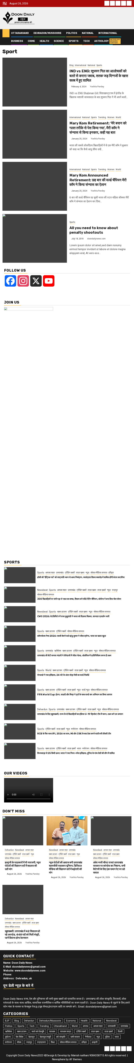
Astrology (101, 41)
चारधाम (52, 1031)
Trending (102, 117)
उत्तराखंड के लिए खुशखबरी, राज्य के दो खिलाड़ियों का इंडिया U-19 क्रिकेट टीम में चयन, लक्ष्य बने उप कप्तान (80, 714)
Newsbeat (42, 590)
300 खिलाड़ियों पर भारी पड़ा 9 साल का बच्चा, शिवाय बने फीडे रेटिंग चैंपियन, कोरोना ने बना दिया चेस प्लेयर (79, 599)
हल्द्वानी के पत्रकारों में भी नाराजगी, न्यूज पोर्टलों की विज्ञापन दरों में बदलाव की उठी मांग (23, 866)
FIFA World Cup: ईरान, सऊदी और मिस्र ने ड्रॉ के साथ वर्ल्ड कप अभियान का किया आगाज (74, 694)
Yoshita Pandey (97, 86)
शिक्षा (53, 1042)
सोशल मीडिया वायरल (99, 572)
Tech (86, 41)
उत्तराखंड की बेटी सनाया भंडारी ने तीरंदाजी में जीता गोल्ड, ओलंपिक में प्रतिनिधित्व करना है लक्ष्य (74, 655)
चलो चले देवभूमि (38, 1031)
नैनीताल (88, 1036)
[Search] (129, 33)
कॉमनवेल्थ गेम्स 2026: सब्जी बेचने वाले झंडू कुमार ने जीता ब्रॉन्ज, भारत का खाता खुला (71, 636)
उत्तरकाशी (112, 1026)
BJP (7, 1020)
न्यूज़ (87, 572)
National (88, 33)
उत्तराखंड (60, 572)
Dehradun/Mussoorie (47, 33)
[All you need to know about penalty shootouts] (34, 238)
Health (44, 41)
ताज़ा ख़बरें (101, 590)
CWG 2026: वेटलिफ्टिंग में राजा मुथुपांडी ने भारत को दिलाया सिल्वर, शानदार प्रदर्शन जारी (73, 616)
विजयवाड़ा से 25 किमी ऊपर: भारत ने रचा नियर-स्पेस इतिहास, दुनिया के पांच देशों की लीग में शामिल (76, 753)
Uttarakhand (20, 33)
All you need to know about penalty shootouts (93, 230)
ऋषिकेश (57, 650)
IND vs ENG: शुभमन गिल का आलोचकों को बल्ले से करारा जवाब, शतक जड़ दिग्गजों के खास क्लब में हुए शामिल (98, 76)
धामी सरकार (75, 1036)
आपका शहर (50, 572)
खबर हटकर (62, 611)
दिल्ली (120, 1031)
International (107, 33)
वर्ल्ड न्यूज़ (86, 689)
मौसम (19, 1042)
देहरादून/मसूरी (45, 1036)
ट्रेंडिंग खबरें (70, 572)
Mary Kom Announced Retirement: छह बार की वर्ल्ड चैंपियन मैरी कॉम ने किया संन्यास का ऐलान (97, 180)
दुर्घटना (8, 1036)
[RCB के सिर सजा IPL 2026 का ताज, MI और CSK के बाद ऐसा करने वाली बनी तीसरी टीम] (20, 731)
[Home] (6, 33)
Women (110, 117)
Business (17, 41)
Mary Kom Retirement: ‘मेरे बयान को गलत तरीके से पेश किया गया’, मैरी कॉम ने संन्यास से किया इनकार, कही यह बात (97, 128)
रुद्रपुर (115, 590)
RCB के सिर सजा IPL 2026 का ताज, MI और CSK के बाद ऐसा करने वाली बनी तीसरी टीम (74, 733)
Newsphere (58, 1059)
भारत (79, 748)
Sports (73, 41)
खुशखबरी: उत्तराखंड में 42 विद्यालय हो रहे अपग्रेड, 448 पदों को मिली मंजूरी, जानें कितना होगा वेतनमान (22, 935)
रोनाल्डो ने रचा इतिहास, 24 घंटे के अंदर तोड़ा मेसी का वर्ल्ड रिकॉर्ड (63, 675)
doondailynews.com (96, 239)
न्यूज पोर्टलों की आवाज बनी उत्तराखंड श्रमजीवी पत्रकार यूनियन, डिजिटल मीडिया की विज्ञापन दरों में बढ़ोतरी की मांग (65, 867)
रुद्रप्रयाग (41, 1042)
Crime (31, 41)
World (118, 117)
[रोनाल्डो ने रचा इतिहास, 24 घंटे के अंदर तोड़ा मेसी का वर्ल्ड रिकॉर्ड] (20, 673)
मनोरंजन (74, 729)
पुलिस (107, 1036)
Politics (71, 33)
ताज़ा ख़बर (80, 572)
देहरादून (31, 1036)
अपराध (85, 1026)
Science (59, 41)
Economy (71, 1020)
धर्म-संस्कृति (60, 1036)
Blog (71, 65)
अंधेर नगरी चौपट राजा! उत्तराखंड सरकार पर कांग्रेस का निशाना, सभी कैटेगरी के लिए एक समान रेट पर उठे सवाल (109, 867)
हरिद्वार (111, 572)
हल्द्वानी (94, 1042)
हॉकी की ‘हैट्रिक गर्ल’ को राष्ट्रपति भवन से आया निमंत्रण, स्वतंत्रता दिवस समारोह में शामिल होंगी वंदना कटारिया (81, 577)
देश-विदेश (19, 1036)
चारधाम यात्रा (65, 1031)
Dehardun (42, 709)
